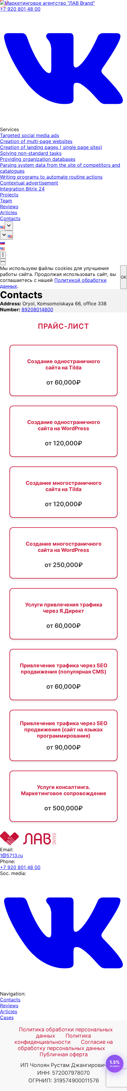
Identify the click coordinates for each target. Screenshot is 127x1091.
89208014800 (37, 309)
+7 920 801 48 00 (20, 9)
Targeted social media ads (29, 135)
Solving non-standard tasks (30, 153)
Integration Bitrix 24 (22, 189)
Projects (9, 195)
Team (6, 201)
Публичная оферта (64, 1054)
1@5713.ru (11, 855)
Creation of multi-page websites (36, 141)
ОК (123, 277)
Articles (8, 212)
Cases (7, 1017)
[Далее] (3, 255)
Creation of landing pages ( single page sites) (51, 147)
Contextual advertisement (29, 183)
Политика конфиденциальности (52, 1039)
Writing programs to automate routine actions (51, 177)
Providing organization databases (37, 159)
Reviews (9, 206)
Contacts (10, 218)
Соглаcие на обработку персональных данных (65, 1045)
